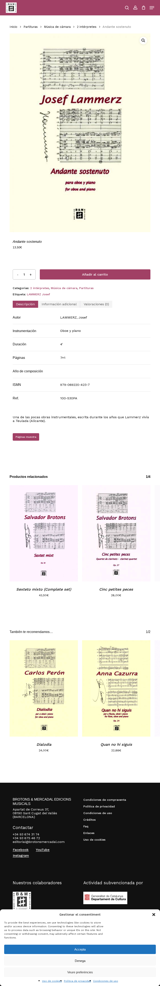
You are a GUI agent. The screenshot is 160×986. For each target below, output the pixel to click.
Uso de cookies (52, 981)
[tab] (25, 304)
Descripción (25, 304)
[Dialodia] (44, 688)
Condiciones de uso (105, 981)
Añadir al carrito (95, 274)
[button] (154, 914)
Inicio (13, 27)
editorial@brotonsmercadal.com (39, 842)
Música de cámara (57, 27)
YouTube (43, 850)
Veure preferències (80, 972)
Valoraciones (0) (96, 304)
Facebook (21, 850)
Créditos (89, 819)
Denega (80, 961)
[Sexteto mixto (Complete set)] (44, 533)
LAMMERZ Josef (38, 294)
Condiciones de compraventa (104, 799)
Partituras (31, 27)
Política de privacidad (77, 981)
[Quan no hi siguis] (116, 688)
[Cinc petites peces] (116, 533)
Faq (85, 826)
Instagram (21, 855)
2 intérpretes (86, 27)
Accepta (80, 949)
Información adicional (59, 304)
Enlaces (88, 833)
